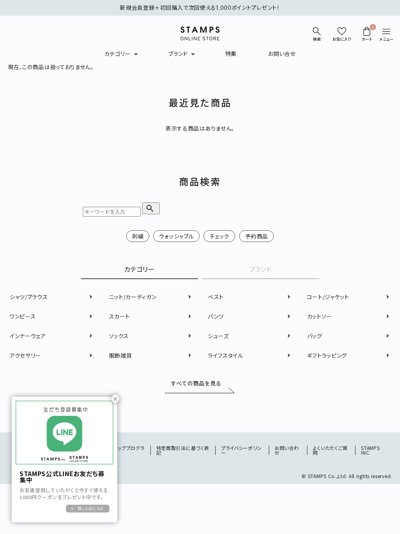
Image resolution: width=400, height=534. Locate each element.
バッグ (314, 336)
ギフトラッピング (327, 355)
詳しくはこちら (91, 508)
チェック (219, 236)
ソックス (119, 336)
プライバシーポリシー (241, 450)
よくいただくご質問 (330, 450)
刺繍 (137, 236)
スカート (119, 316)
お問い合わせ (287, 450)
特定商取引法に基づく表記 (182, 450)
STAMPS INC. (370, 450)
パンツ (216, 316)
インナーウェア (28, 336)
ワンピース (23, 316)
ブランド (178, 53)
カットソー (319, 316)
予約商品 (256, 236)
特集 (231, 53)
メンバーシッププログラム (120, 450)
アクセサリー (25, 355)
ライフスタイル (225, 355)
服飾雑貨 (120, 355)
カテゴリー (117, 53)
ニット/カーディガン (133, 297)
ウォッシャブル (176, 236)
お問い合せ (282, 53)
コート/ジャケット (328, 297)
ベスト (216, 297)
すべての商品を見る (196, 383)
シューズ (218, 336)
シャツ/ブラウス (29, 297)
